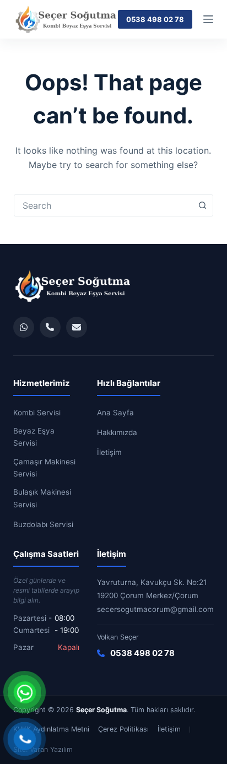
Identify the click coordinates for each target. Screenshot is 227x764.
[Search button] (202, 205)
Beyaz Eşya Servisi (34, 436)
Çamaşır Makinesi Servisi (44, 467)
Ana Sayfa (115, 412)
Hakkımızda (117, 432)
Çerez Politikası (123, 729)
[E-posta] (76, 327)
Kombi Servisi (37, 412)
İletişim (109, 452)
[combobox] (103, 205)
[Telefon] (50, 327)
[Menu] (208, 19)
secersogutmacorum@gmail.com (155, 609)
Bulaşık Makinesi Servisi (42, 497)
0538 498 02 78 (155, 19)
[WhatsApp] (23, 327)
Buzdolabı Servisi (43, 524)
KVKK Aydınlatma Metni (51, 729)
